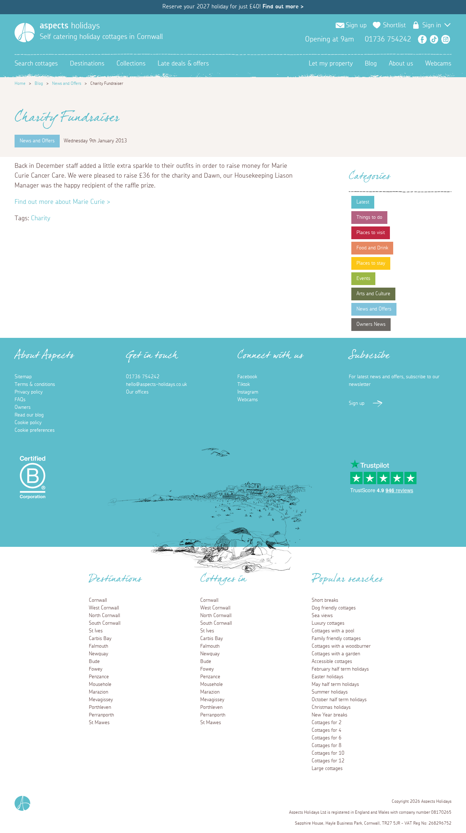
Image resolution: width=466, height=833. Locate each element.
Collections (131, 63)
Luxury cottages (328, 623)
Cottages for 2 (326, 722)
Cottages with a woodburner (341, 646)
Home (20, 83)
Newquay (98, 653)
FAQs (20, 399)
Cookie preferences (35, 430)
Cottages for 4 (326, 730)
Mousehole (100, 684)
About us (401, 63)
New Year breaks (329, 715)
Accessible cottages (332, 661)
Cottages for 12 (328, 760)
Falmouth (98, 646)
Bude (94, 661)
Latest (362, 202)
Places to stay (370, 263)
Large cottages (327, 768)
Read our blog (29, 415)
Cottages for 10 (328, 753)
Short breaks (325, 600)
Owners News (371, 324)
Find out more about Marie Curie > (62, 202)
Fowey (95, 669)
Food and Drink (372, 247)
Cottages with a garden (336, 653)
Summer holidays (330, 692)
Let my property (331, 63)
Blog (371, 63)
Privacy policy (29, 392)
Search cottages (36, 63)
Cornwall (98, 600)
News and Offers (66, 83)
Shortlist (394, 25)
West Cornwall (104, 608)
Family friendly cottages (336, 638)
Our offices (137, 392)
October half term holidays (339, 699)
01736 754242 (142, 376)
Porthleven (100, 707)
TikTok (434, 39)
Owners (23, 407)
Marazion (98, 692)
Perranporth (101, 715)
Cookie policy (28, 422)
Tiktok (243, 384)
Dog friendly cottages (334, 608)
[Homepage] (25, 32)
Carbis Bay (100, 638)
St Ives (96, 630)
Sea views (322, 615)
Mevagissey (101, 699)
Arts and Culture (373, 293)
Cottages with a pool (333, 630)
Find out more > (283, 6)
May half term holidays (335, 684)
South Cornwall (105, 623)
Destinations (87, 63)
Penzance (99, 676)
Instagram (445, 39)
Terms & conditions (35, 384)
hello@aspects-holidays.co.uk (156, 384)
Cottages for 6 (326, 738)
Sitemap (23, 376)
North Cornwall (104, 615)
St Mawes (99, 722)
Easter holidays (327, 676)
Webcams (438, 63)
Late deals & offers (183, 63)
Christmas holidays (331, 707)
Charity (40, 218)
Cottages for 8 (326, 745)
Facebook (422, 39)
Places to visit (370, 232)
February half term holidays (340, 669)
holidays (70, 25)
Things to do (369, 217)
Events (363, 278)
